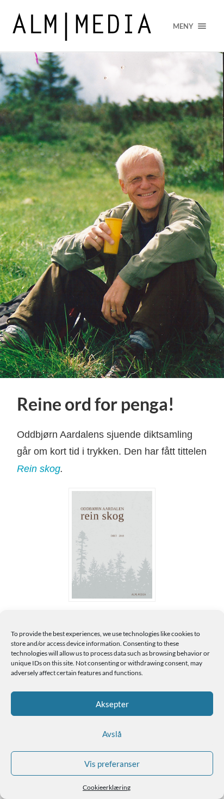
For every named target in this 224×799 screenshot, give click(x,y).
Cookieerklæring (106, 787)
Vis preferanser (112, 764)
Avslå (112, 734)
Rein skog (38, 468)
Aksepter (112, 704)
